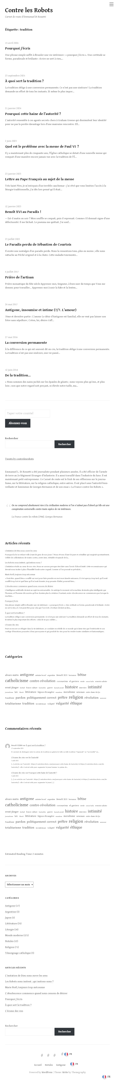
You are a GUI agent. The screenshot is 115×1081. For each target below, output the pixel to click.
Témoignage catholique (18, 953)
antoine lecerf (40, 675)
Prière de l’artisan (19, 277)
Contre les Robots (29, 10)
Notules (9, 941)
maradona (59, 692)
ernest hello (90, 681)
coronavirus (62, 681)
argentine (51, 675)
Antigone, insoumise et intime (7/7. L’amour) (40, 310)
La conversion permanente (26, 343)
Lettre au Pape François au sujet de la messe (39, 179)
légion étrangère (46, 692)
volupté (51, 704)
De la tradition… (18, 375)
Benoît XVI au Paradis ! (23, 212)
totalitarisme (13, 703)
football (22, 688)
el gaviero (74, 681)
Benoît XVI (61, 675)
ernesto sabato (101, 681)
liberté (21, 692)
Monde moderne (14, 935)
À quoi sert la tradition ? (24, 81)
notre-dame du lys (93, 692)
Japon (8, 917)
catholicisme (16, 680)
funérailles (42, 688)
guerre (50, 688)
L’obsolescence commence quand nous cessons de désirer (29, 586)
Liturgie (9, 929)
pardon (20, 698)
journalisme (9, 692)
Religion (9, 947)
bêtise (82, 675)
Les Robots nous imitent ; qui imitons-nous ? (23, 563)
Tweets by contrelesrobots (19, 458)
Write (65, 1072)
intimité (95, 687)
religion (76, 697)
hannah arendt (59, 688)
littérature (30, 692)
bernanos (72, 675)
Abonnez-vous (18, 423)
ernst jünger (12, 687)
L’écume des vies (12, 625)
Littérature (11, 923)
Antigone (10, 905)
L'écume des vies (18, 757)
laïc (16, 692)
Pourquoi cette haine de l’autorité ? (33, 114)
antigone (27, 675)
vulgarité (62, 703)
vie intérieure (41, 704)
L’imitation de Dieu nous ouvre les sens (21, 551)
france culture (31, 688)
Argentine (10, 911)
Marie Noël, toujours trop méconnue (20, 574)
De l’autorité (33, 757)
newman (80, 692)
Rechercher (64, 444)
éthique (76, 703)
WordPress (47, 1072)
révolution (91, 698)
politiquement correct (41, 698)
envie (82, 681)
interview (83, 688)
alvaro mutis (12, 675)
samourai (103, 698)
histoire (71, 687)
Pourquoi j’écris (17, 48)
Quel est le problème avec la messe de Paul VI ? (42, 146)
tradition (28, 703)
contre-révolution (42, 681)
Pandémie (9, 698)
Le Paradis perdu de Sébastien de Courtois (38, 244)
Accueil (38, 1065)
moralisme (69, 692)
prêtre (62, 697)
